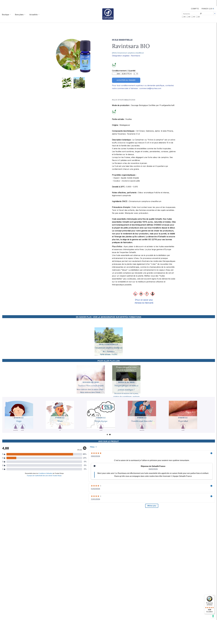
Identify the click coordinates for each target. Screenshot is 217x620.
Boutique (5, 15)
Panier (205, 9)
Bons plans (19, 15)
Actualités (33, 15)
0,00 (210, 9)
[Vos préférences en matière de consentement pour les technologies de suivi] (213, 616)
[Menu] (213, 596)
